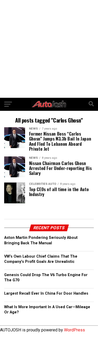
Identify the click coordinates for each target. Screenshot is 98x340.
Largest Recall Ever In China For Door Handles (46, 293)
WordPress (74, 329)
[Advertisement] (49, 49)
